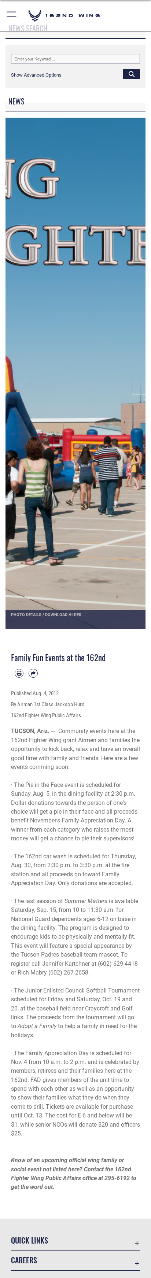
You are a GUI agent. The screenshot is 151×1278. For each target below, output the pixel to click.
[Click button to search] (131, 73)
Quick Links (29, 1240)
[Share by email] (33, 673)
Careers (24, 1260)
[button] (12, 15)
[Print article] (19, 673)
